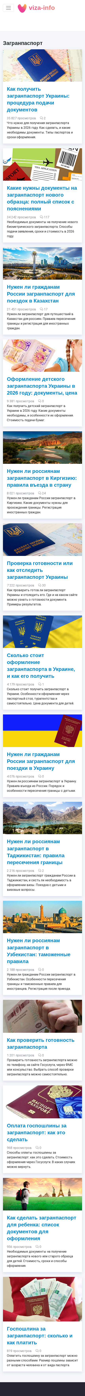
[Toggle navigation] (8, 8)
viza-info (41, 7)
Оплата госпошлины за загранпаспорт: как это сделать (36, 1132)
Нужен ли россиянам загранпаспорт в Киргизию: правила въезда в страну (42, 478)
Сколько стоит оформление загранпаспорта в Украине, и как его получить (41, 665)
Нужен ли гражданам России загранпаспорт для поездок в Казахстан (41, 294)
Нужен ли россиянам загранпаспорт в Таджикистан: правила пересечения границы (35, 852)
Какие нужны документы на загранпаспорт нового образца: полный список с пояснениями (42, 198)
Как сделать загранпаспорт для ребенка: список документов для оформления (41, 1228)
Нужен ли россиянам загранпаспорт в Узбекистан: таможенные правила (38, 951)
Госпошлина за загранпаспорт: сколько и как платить (40, 1336)
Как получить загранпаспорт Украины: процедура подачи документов (38, 99)
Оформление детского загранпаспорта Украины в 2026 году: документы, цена (42, 386)
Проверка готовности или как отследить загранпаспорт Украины (40, 570)
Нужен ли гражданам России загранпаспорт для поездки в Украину (41, 761)
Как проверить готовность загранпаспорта (41, 1043)
